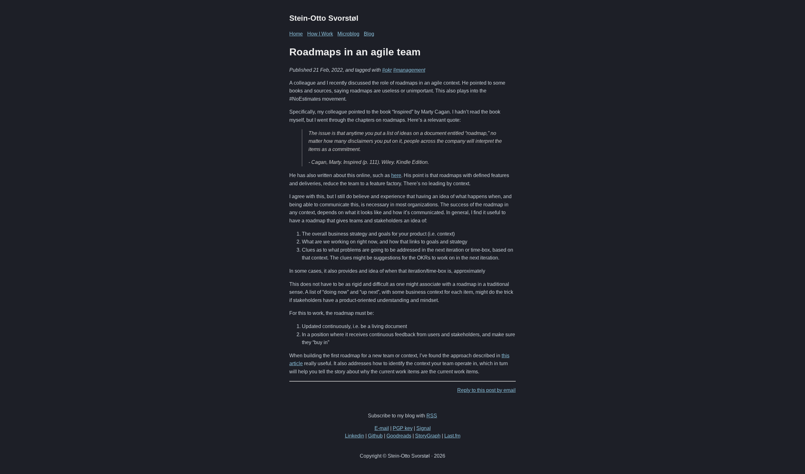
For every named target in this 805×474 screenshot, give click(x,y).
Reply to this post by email (486, 390)
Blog (369, 33)
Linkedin (354, 435)
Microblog (348, 33)
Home (296, 33)
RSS (431, 415)
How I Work (320, 33)
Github (375, 435)
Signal (423, 428)
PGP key (403, 428)
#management (409, 70)
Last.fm (452, 435)
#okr (387, 70)
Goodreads (398, 435)
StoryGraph (428, 435)
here (396, 175)
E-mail (382, 428)
